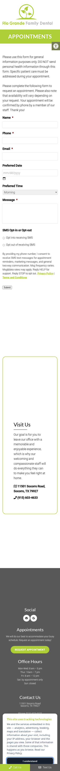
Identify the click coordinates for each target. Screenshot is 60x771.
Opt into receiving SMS (19, 237)
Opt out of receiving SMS (20, 244)
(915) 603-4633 (27, 497)
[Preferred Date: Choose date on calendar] (4, 178)
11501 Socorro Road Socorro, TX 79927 (30, 704)
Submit (7, 287)
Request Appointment (30, 649)
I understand (30, 761)
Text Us (47, 767)
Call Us (16, 767)
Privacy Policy (45, 273)
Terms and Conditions (14, 277)
